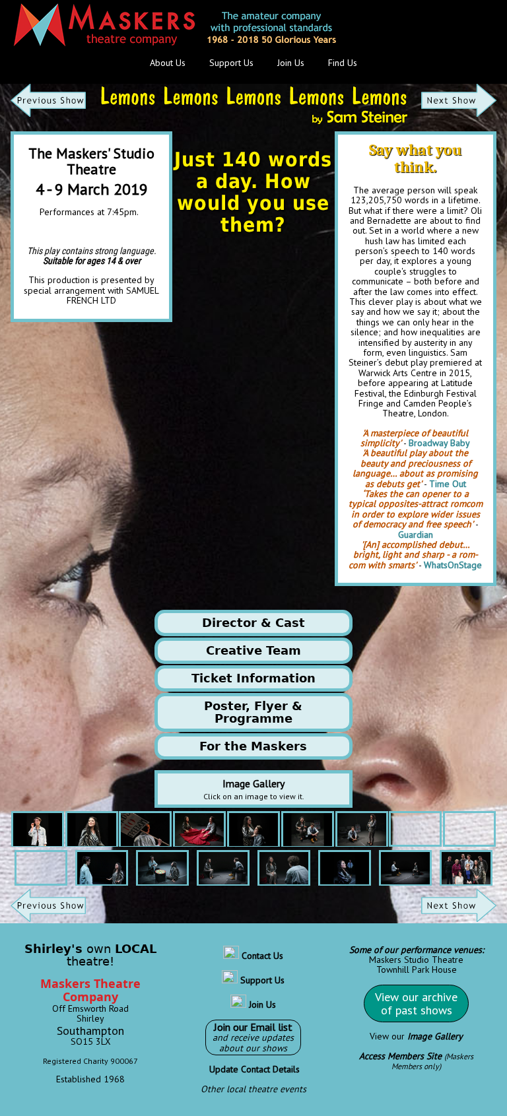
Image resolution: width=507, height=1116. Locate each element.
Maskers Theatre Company (90, 989)
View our (416, 1036)
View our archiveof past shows (416, 1003)
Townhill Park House (416, 969)
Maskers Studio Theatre (416, 960)
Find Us (342, 63)
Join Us (290, 63)
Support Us (231, 63)
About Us (168, 63)
